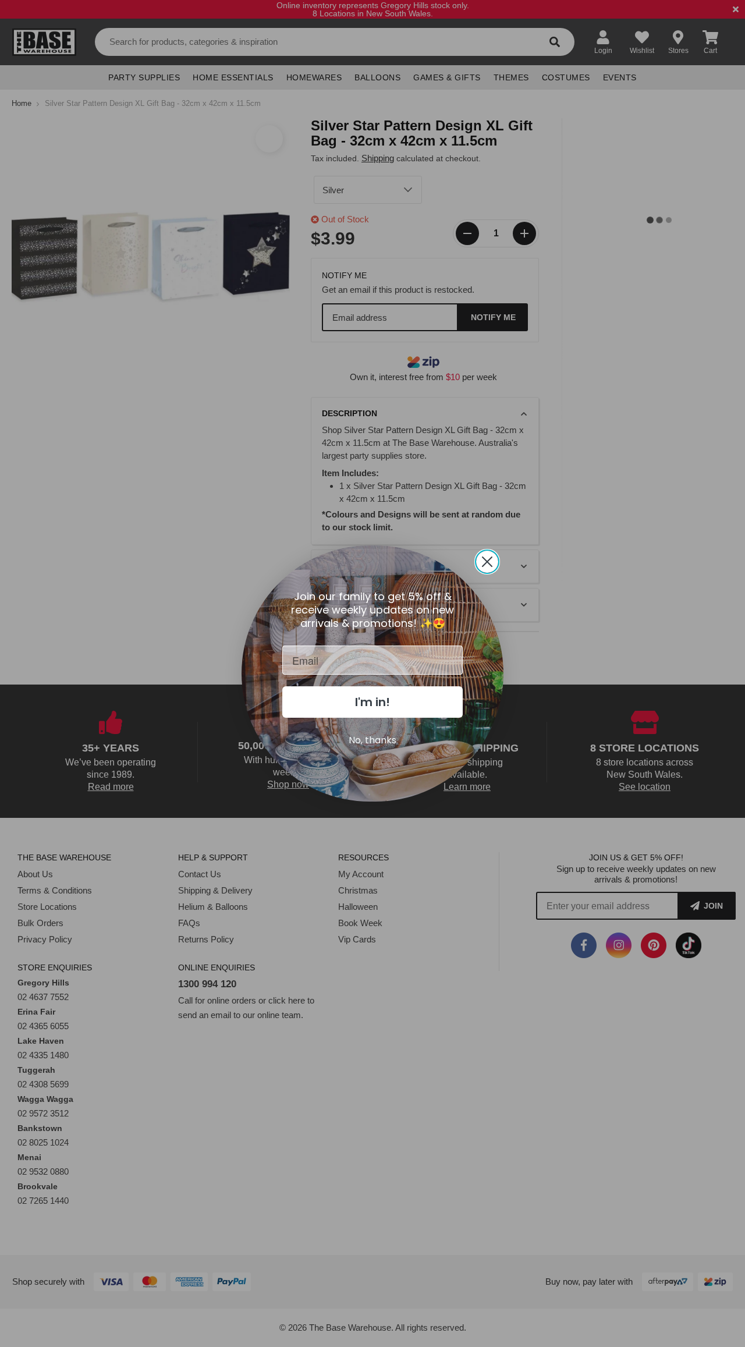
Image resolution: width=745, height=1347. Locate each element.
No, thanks (372, 740)
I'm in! (372, 702)
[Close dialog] (487, 561)
